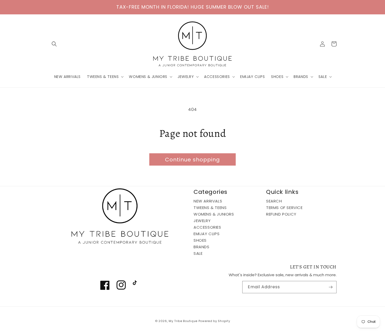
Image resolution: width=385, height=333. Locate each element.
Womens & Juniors (214, 214)
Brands (202, 247)
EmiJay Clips (206, 233)
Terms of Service (284, 207)
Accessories (207, 227)
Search (274, 201)
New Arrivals (208, 201)
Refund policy (281, 214)
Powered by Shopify (214, 321)
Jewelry (202, 220)
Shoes (200, 240)
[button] (54, 44)
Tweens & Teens (210, 207)
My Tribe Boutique (184, 321)
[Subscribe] (330, 287)
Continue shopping (192, 159)
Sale (198, 253)
